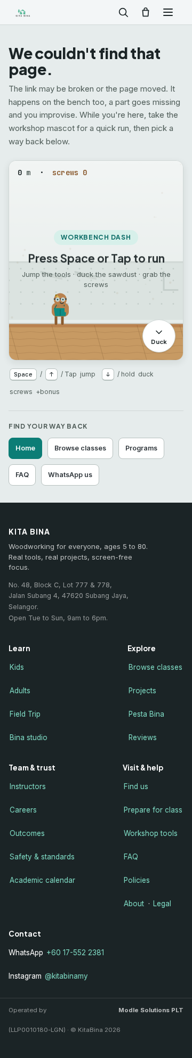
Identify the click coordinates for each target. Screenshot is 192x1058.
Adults (20, 690)
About (134, 903)
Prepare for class (153, 810)
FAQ (22, 475)
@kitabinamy (66, 976)
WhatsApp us (70, 475)
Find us (136, 786)
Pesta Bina (146, 714)
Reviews (143, 737)
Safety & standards (42, 856)
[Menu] (168, 12)
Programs (141, 448)
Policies (137, 880)
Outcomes (27, 833)
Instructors (28, 786)
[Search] (123, 12)
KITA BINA (39, 12)
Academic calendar (42, 880)
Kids (17, 667)
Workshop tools (151, 833)
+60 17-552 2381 (75, 952)
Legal (162, 903)
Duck (159, 341)
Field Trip (25, 714)
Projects (142, 690)
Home (25, 448)
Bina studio (28, 737)
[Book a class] (145, 12)
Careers (23, 810)
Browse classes (80, 448)
